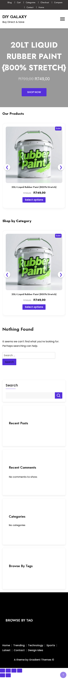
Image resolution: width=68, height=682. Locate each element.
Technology (35, 645)
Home (41, 7)
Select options (34, 199)
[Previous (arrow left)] (2, 675)
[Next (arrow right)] (8, 675)
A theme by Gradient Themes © (34, 660)
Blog (10, 2)
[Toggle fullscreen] (8, 671)
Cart (19, 2)
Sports (50, 645)
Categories (30, 2)
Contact (30, 7)
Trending (19, 645)
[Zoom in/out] (2, 671)
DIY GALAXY (14, 17)
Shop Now (34, 92)
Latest (6, 650)
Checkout (44, 2)
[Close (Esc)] (19, 671)
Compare (58, 2)
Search (12, 385)
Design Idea (35, 650)
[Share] (13, 671)
